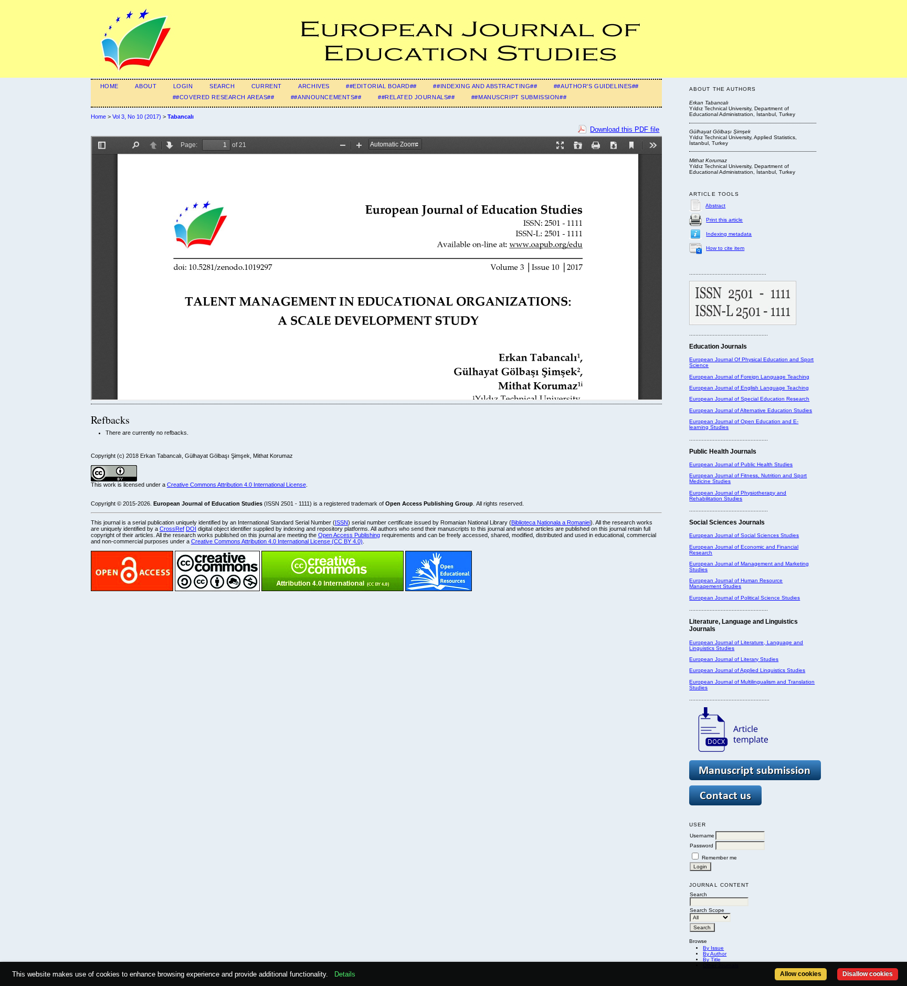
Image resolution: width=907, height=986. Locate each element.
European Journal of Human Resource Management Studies (736, 583)
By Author (714, 954)
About (145, 86)
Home (109, 86)
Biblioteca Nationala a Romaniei (550, 522)
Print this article (724, 220)
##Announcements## (326, 97)
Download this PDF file (624, 129)
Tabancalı (180, 116)
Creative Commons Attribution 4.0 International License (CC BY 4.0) (277, 541)
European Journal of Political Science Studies (744, 598)
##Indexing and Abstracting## (485, 86)
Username (702, 835)
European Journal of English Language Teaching (749, 388)
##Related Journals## (416, 97)
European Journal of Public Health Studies (741, 464)
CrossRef (172, 529)
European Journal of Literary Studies (733, 659)
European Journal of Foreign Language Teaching (749, 377)
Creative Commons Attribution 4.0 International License (236, 484)
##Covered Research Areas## (224, 97)
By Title (712, 959)
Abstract (715, 205)
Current (266, 86)
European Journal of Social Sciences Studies (744, 535)
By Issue (713, 948)
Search (222, 86)
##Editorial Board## (381, 86)
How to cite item (725, 248)
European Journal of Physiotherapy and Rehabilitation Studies (737, 495)
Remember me (719, 858)
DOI (191, 529)
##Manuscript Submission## (518, 97)
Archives (314, 86)
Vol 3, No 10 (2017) (136, 116)
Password (701, 845)
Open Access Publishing (349, 535)
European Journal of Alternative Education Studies (750, 410)
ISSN (341, 522)
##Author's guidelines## (596, 86)
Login (183, 86)
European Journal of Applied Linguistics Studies (747, 670)
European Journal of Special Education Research (749, 399)
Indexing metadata (729, 234)
